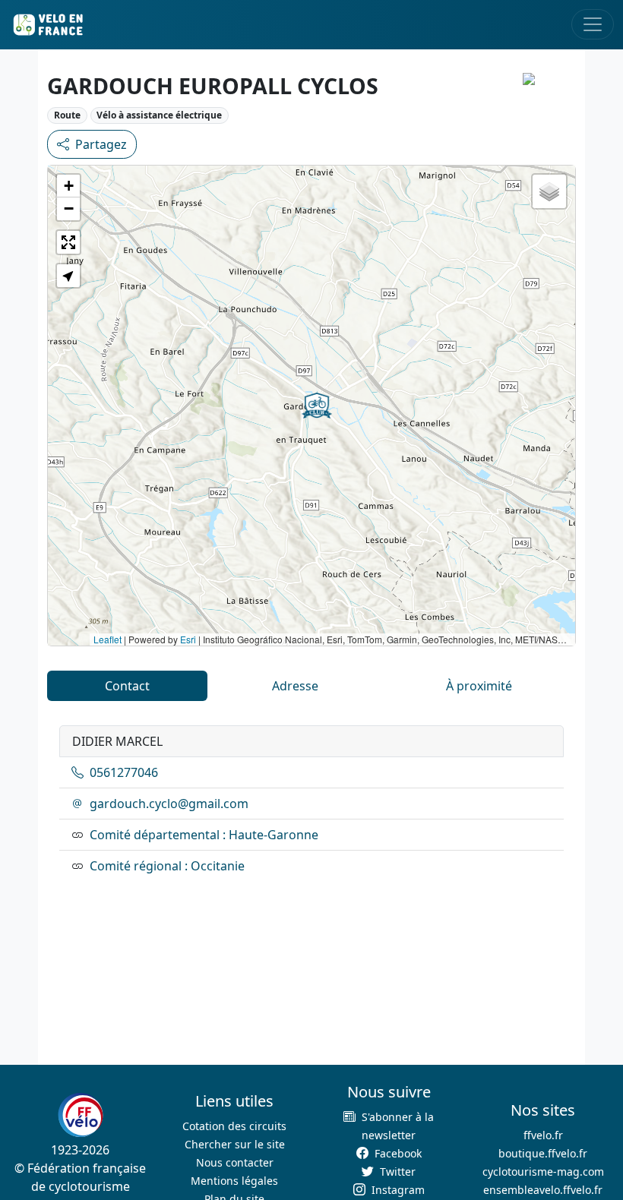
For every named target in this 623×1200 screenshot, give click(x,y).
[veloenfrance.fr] (47, 24)
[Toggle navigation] (592, 24)
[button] (317, 405)
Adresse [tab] (295, 685)
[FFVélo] (80, 1115)
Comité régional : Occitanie (167, 865)
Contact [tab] (127, 685)
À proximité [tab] (479, 685)
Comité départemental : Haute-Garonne (204, 834)
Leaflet (107, 639)
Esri (188, 639)
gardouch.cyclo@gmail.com (169, 803)
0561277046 (124, 772)
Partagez (101, 144)
